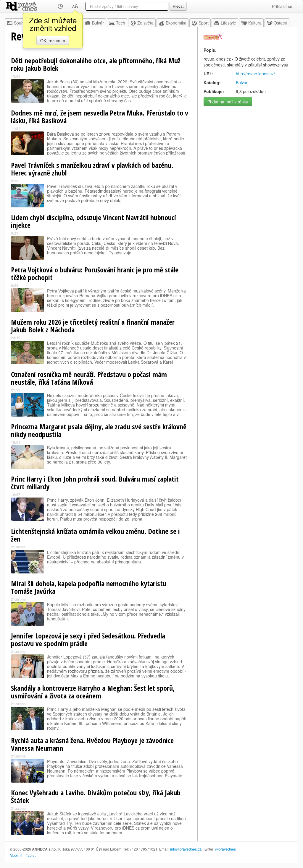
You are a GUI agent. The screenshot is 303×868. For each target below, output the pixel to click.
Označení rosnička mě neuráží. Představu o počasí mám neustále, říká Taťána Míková (89, 378)
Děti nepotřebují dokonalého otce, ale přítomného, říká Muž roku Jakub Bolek (95, 64)
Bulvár (98, 23)
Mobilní (16, 855)
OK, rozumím (52, 40)
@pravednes (225, 848)
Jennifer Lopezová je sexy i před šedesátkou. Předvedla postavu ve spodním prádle (88, 639)
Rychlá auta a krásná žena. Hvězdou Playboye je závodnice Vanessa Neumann (92, 744)
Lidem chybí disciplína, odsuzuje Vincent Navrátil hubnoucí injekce (93, 221)
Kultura (255, 23)
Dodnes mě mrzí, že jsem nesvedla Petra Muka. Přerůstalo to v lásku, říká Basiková (99, 116)
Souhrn (21, 23)
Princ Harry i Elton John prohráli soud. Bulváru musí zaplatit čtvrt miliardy (95, 482)
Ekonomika (176, 23)
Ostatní (280, 23)
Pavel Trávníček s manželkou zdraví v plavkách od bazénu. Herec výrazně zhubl (92, 169)
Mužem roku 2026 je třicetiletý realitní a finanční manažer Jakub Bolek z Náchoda (93, 325)
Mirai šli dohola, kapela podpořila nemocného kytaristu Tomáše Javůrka (88, 587)
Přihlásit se (282, 6)
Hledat (178, 6)
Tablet (31, 855)
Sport (204, 23)
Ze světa (145, 23)
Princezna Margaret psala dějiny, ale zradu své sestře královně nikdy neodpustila (98, 430)
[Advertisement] (248, 146)
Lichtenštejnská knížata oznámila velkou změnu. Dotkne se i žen (95, 535)
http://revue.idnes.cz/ (255, 74)
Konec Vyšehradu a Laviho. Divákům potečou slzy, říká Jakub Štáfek (95, 796)
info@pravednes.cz (185, 848)
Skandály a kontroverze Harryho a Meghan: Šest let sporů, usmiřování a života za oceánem (93, 691)
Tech (120, 23)
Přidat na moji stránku (227, 102)
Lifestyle (228, 23)
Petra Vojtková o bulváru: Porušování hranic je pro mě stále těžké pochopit (94, 273)
